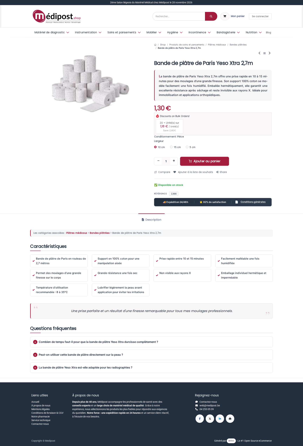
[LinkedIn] (220, 418)
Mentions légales (40, 409)
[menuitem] (51, 32)
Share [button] (223, 172)
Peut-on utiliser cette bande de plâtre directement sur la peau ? (81, 354)
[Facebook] (200, 418)
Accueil (35, 401)
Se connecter (260, 16)
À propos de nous (40, 405)
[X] (210, 418)
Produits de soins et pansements (186, 44)
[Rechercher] (211, 16)
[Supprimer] (158, 161)
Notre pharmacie (40, 416)
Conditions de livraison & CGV (47, 412)
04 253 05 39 (207, 409)
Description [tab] (153, 220)
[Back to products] (264, 53)
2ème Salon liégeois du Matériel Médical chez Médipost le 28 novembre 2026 (151, 2)
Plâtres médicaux (217, 44)
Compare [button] (164, 172)
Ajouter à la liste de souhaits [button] (195, 172)
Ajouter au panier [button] (206, 161)
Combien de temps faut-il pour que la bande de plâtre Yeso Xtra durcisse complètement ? (98, 342)
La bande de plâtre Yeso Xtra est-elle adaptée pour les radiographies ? (85, 367)
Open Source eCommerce (258, 440)
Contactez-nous (40, 423)
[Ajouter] (173, 161)
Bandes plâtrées (238, 44)
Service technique (40, 420)
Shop (163, 44)
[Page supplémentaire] (230, 418)
